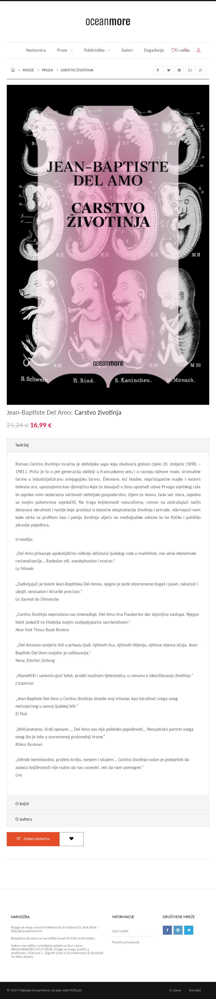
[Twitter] (188, 930)
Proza (62, 50)
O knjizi (22, 804)
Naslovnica (36, 50)
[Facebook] (167, 930)
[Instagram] (178, 930)
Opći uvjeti (120, 931)
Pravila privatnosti (125, 942)
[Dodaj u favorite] (71, 839)
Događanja (154, 50)
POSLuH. (75, 990)
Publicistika (94, 50)
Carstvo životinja (77, 70)
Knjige (28, 70)
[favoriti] (173, 50)
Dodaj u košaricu (37, 839)
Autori (127, 50)
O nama (175, 990)
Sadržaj (22, 445)
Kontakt (195, 990)
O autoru (23, 819)
